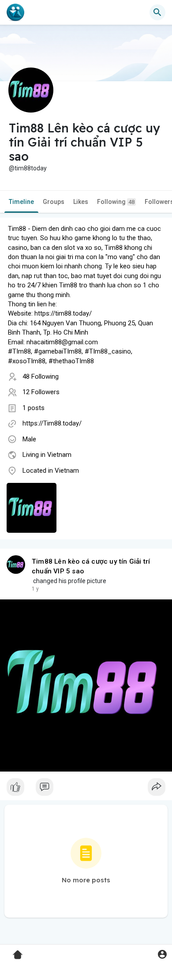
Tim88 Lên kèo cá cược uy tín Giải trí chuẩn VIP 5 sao (91, 566)
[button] (162, 954)
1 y (35, 589)
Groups (53, 201)
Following (116, 201)
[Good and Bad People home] (15, 12)
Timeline (21, 201)
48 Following (40, 376)
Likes (80, 201)
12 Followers (41, 392)
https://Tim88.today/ (52, 423)
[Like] (86, 789)
